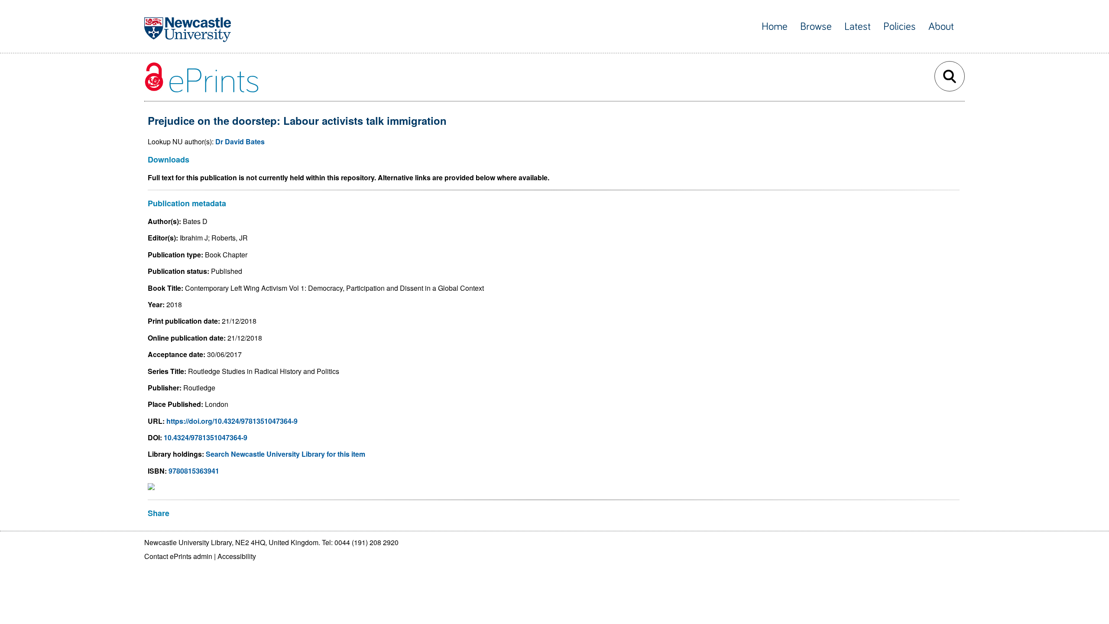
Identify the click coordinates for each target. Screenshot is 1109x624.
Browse (816, 26)
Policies (899, 26)
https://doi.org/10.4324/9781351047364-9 (232, 421)
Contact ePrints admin (178, 556)
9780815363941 (194, 471)
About (941, 26)
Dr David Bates (240, 141)
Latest (857, 26)
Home (775, 26)
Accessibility (236, 556)
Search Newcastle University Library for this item (285, 454)
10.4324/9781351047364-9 (205, 437)
